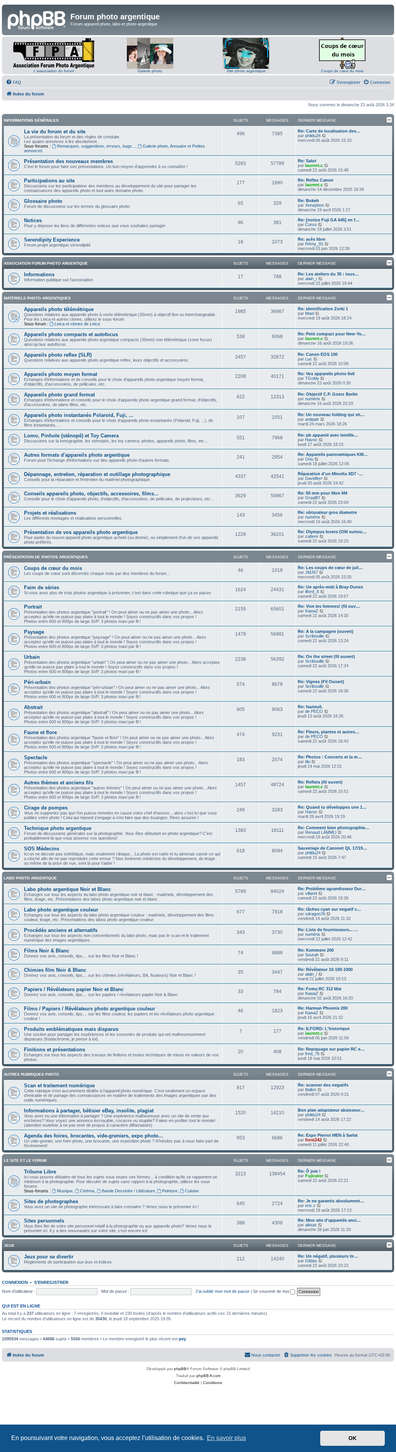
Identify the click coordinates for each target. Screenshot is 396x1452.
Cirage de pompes (46, 808)
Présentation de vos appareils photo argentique (81, 532)
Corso (311, 224)
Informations (39, 274)
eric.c (310, 1205)
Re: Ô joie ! (309, 1171)
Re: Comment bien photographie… (333, 827)
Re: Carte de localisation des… (329, 131)
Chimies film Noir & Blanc (55, 970)
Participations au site (49, 181)
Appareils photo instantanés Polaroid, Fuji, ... (78, 415)
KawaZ (311, 611)
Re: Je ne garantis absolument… (331, 1201)
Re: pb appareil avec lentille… (328, 435)
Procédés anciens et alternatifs (60, 930)
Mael (309, 313)
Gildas (311, 1260)
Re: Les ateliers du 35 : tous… (328, 274)
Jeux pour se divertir (48, 1257)
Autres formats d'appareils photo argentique (77, 455)
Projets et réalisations (50, 513)
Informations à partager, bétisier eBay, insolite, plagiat (89, 1111)
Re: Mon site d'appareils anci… (329, 1220)
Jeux (9, 1245)
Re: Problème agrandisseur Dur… (332, 888)
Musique (65, 1190)
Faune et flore (40, 732)
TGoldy (312, 378)
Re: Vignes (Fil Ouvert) (321, 681)
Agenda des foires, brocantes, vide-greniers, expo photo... (93, 1136)
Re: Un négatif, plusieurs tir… (328, 1256)
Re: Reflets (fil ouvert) (320, 782)
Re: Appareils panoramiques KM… (333, 454)
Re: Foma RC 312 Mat (319, 988)
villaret (311, 893)
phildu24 (313, 135)
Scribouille (314, 636)
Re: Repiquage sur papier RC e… (331, 1049)
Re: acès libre (311, 239)
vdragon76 (315, 913)
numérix (312, 398)
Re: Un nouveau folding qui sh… (331, 414)
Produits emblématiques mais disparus (71, 1029)
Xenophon (314, 205)
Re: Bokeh (308, 200)
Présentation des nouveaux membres (68, 161)
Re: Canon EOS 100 (318, 354)
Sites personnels (44, 1221)
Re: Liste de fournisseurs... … (328, 929)
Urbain (32, 657)
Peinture (170, 1190)
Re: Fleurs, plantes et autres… (328, 731)
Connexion (15, 1282)
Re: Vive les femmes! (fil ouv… (329, 606)
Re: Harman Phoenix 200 (323, 1008)
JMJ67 (311, 572)
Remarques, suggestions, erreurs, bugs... (96, 146)
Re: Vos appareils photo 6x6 (326, 373)
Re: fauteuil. (310, 706)
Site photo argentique (246, 71)
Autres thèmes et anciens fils (58, 783)
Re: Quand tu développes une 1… (332, 807)
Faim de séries (41, 587)
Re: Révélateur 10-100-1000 (325, 969)
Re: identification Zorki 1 (323, 308)
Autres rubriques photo (31, 1074)
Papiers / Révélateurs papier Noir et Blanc (74, 989)
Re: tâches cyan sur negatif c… (329, 909)
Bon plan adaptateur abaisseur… (331, 1110)
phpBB (180, 1369)
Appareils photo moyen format (60, 374)
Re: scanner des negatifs (323, 1085)
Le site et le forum (25, 1160)
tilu (307, 761)
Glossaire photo (43, 201)
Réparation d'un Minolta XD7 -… (330, 473)
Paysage (34, 632)
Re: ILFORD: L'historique (324, 1028)
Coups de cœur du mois (342, 71)
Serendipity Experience (52, 240)
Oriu (309, 459)
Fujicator (314, 1175)
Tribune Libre (40, 1172)
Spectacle (35, 757)
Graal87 (312, 497)
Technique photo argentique (57, 828)
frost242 (313, 1139)
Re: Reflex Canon (315, 180)
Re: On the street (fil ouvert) (326, 656)
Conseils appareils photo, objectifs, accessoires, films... (91, 493)
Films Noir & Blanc (46, 951)
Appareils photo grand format (59, 395)
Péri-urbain (37, 682)
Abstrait (33, 707)
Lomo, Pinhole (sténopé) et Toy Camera (71, 436)
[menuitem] (13, 82)
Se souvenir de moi (271, 1291)
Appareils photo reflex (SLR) (58, 355)
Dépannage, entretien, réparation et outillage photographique (97, 474)
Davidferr (314, 478)
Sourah (312, 954)
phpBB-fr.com (208, 1376)
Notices (33, 220)
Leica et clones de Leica (77, 323)
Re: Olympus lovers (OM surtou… (332, 531)
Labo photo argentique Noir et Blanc (67, 889)
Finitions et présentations (54, 1049)
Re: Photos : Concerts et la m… (330, 757)
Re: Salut (307, 160)
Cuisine (192, 1190)
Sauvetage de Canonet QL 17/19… (332, 848)
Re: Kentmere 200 (316, 950)
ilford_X (312, 591)
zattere (311, 536)
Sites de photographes (51, 1201)
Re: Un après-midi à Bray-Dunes (330, 587)
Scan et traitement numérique (59, 1085)
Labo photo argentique (30, 878)
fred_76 (312, 1053)
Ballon (310, 1089)
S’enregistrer (51, 1282)
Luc (308, 359)
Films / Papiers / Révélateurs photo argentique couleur (89, 1009)
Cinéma (87, 1190)
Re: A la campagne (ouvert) (325, 631)
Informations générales (31, 120)
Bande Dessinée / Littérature (128, 1190)
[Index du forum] (37, 19)
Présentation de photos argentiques (46, 557)
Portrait (33, 607)
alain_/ (311, 278)
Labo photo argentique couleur (61, 910)
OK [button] (352, 1438)
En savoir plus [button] (226, 1438)
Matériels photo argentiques (37, 298)
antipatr (312, 419)
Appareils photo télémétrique (59, 309)
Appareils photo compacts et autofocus (71, 334)
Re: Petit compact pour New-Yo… (332, 334)
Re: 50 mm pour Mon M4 (322, 493)
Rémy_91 (314, 243)
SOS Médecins (41, 849)
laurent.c (314, 165)
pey (182, 1338)
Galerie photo (150, 71)
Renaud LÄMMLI (320, 832)
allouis (311, 1224)
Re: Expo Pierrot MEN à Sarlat (328, 1135)
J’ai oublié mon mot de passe (222, 1291)
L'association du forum (54, 71)
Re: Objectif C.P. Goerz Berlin (328, 394)
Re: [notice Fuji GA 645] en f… (329, 220)
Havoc (311, 439)
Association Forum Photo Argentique (46, 263)
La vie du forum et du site (54, 131)
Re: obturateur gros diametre (327, 512)
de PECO (314, 711)
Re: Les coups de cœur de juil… (330, 567)
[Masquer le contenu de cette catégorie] (389, 120)
